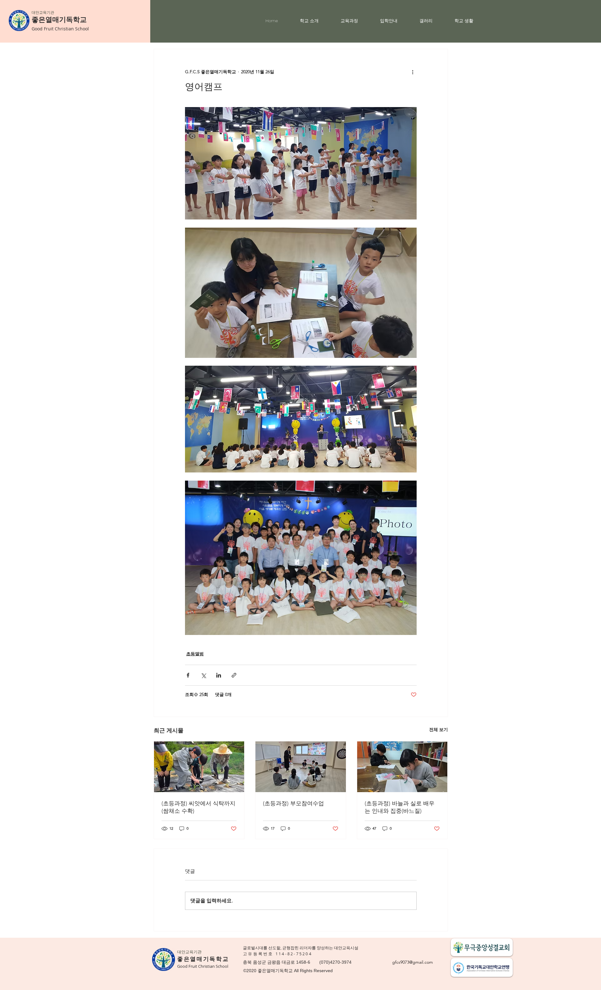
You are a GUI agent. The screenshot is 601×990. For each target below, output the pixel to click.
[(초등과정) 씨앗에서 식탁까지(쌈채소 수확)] (199, 766)
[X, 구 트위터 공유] (203, 675)
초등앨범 (195, 654)
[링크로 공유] (234, 675)
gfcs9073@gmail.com (412, 962)
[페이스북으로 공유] (188, 675)
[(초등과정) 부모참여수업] (300, 766)
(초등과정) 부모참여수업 (293, 803)
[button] (315, 21)
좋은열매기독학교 (59, 19)
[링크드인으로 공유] (219, 675)
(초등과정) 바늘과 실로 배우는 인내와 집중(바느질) (399, 807)
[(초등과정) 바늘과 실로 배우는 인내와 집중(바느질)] (402, 766)
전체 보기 (438, 729)
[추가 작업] (413, 71)
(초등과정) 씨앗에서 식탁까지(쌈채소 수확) (198, 807)
